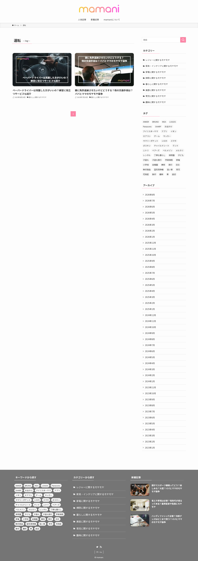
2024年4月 (150, 363)
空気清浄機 (159, 169)
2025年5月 (150, 285)
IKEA (164, 121)
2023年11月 (150, 387)
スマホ (173, 140)
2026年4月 (150, 218)
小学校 (146, 164)
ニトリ (146, 150)
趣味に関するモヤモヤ (156, 102)
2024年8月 (150, 339)
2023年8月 (150, 405)
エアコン (147, 136)
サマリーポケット (150, 140)
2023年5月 (150, 423)
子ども (181, 155)
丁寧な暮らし (159, 155)
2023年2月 (150, 441)
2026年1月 (150, 236)
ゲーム (157, 136)
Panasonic (147, 126)
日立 (178, 164)
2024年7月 (150, 345)
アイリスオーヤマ (150, 131)
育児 (178, 169)
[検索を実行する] (183, 40)
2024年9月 (150, 333)
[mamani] (99, 8)
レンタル (147, 155)
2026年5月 (150, 212)
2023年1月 (150, 447)
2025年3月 (150, 297)
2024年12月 (150, 315)
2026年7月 (150, 200)
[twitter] (97, 547)
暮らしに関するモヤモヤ (157, 84)
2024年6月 (150, 351)
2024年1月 (150, 381)
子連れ (146, 160)
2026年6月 (150, 206)
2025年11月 (150, 248)
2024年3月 (150, 369)
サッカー (167, 136)
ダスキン (147, 145)
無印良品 (147, 169)
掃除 (163, 164)
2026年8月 (150, 194)
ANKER (146, 121)
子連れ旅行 (157, 160)
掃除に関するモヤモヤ (156, 77)
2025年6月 (150, 278)
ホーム (99, 552)
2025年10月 (150, 254)
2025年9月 (150, 260)
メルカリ (179, 150)
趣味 (161, 174)
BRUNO (155, 121)
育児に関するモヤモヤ (156, 96)
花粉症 (146, 174)
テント (175, 145)
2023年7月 (150, 411)
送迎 (174, 174)
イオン (173, 131)
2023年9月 (150, 399)
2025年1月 (150, 309)
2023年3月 (150, 435)
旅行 (170, 164)
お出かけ (168, 126)
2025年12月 (150, 242)
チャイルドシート (161, 145)
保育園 (172, 155)
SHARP (158, 126)
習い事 (170, 169)
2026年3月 (150, 224)
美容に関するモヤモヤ (156, 90)
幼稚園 (155, 164)
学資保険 (169, 160)
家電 (178, 160)
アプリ (164, 131)
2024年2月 (150, 375)
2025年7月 (150, 272)
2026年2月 (150, 230)
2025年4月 (150, 290)
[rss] (100, 547)
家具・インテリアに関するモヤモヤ (162, 65)
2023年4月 (150, 429)
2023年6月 (150, 417)
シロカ (164, 140)
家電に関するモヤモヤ (156, 72)
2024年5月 (150, 357)
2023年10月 (150, 393)
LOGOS (172, 121)
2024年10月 (150, 327)
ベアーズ (155, 150)
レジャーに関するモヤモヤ (158, 60)
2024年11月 (150, 321)
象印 (154, 174)
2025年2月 (150, 302)
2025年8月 (150, 266)
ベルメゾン (167, 150)
